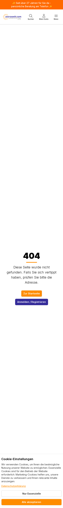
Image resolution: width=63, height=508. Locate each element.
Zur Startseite (31, 293)
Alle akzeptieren (31, 502)
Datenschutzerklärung (13, 486)
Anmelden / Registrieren (31, 301)
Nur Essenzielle (31, 493)
